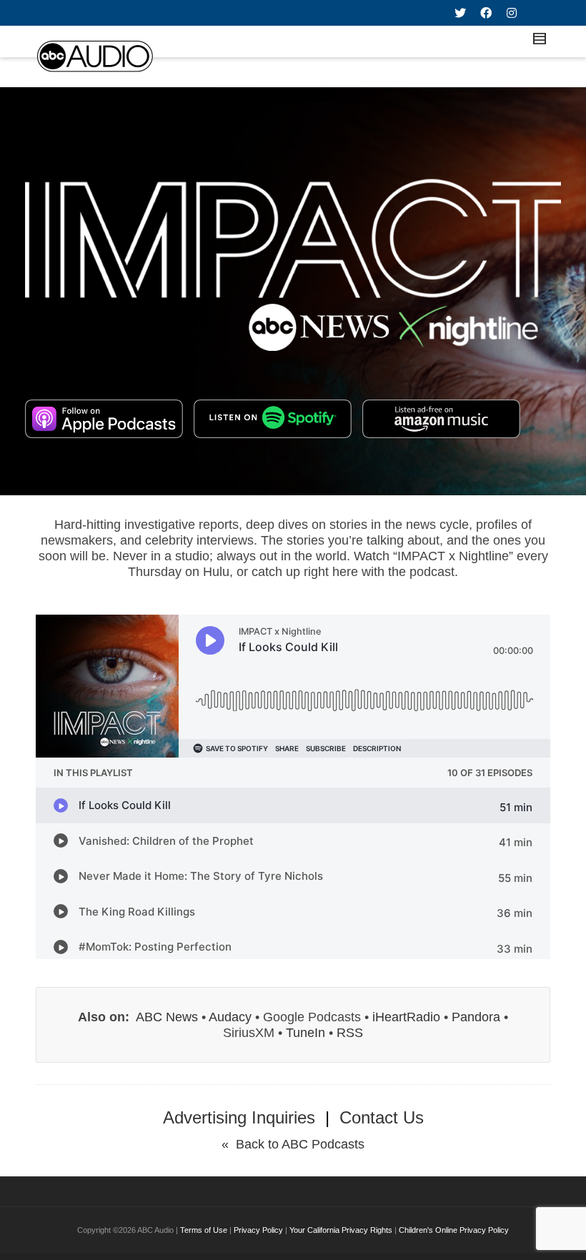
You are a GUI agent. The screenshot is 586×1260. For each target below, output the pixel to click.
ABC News (167, 1017)
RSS (350, 1033)
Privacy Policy (258, 1230)
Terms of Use (203, 1230)
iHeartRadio (406, 1017)
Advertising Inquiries (239, 1117)
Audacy (230, 1017)
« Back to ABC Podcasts (293, 1144)
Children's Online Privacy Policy (454, 1230)
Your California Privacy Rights (340, 1230)
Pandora (476, 1017)
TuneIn (305, 1033)
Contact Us (381, 1117)
